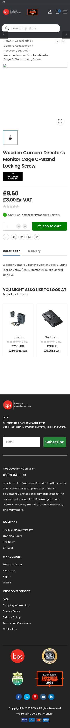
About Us (8, 548)
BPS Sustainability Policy (18, 530)
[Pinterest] (21, 237)
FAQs (6, 599)
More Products (13, 294)
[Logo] (12, 12)
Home (7, 41)
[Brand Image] (13, 176)
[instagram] (35, 697)
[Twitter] (14, 237)
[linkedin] (51, 697)
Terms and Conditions (17, 623)
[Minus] (18, 226)
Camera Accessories (17, 46)
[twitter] (27, 697)
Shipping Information (16, 605)
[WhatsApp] (29, 237)
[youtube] (43, 697)
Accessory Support (16, 50)
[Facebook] (6, 237)
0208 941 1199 (14, 474)
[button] (65, 12)
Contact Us (10, 629)
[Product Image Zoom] (60, 121)
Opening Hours (12, 536)
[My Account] (50, 12)
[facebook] (19, 697)
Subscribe (54, 442)
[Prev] (57, 41)
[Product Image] (35, 96)
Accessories (23, 41)
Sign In (7, 576)
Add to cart (52, 226)
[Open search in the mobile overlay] (31, 28)
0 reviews (25, 341)
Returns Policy (11, 617)
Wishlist (7, 582)
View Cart (9, 570)
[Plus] (25, 226)
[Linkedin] (37, 237)
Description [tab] (11, 251)
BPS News (9, 542)
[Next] (63, 41)
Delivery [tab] (34, 251)
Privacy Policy (11, 611)
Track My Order (12, 564)
